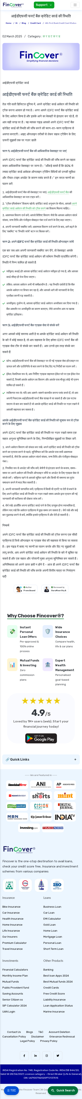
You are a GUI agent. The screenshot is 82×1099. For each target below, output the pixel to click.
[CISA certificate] (25, 885)
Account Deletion (59, 1031)
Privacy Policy (48, 1040)
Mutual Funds (10, 981)
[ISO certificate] (57, 885)
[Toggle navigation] (75, 5)
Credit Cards (51, 987)
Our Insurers (10, 936)
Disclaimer (37, 1036)
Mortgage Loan (52, 936)
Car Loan (49, 912)
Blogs (29, 1031)
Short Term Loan (53, 948)
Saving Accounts (12, 993)
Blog (24, 23)
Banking (48, 969)
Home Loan (50, 930)
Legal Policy (27, 1040)
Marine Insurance (54, 1011)
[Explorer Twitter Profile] (57, 1055)
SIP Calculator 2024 (14, 1005)
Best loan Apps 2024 (56, 975)
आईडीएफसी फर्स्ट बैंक (58, 192)
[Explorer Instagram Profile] (46, 1055)
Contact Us (14, 1031)
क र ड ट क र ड (51, 36)
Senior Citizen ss (12, 999)
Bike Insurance (11, 906)
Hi (17, 23)
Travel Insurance (12, 948)
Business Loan (52, 906)
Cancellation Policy (14, 1036)
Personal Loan (52, 942)
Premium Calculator (14, 942)
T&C (40, 1031)
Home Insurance (12, 924)
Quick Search (66, 1090)
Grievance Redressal (62, 1036)
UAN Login (8, 1011)
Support (42, 5)
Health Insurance (12, 918)
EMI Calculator (52, 918)
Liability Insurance (54, 999)
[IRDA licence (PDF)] (41, 885)
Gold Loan (49, 924)
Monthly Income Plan (15, 975)
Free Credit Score (54, 993)
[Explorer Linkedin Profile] (35, 1055)
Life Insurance (11, 930)
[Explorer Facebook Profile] (24, 1055)
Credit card (35, 23)
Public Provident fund (15, 987)
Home (8, 23)
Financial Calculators (15, 969)
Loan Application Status (58, 1005)
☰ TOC (11, 1090)
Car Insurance (11, 912)
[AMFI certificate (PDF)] (9, 885)
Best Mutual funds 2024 (58, 981)
